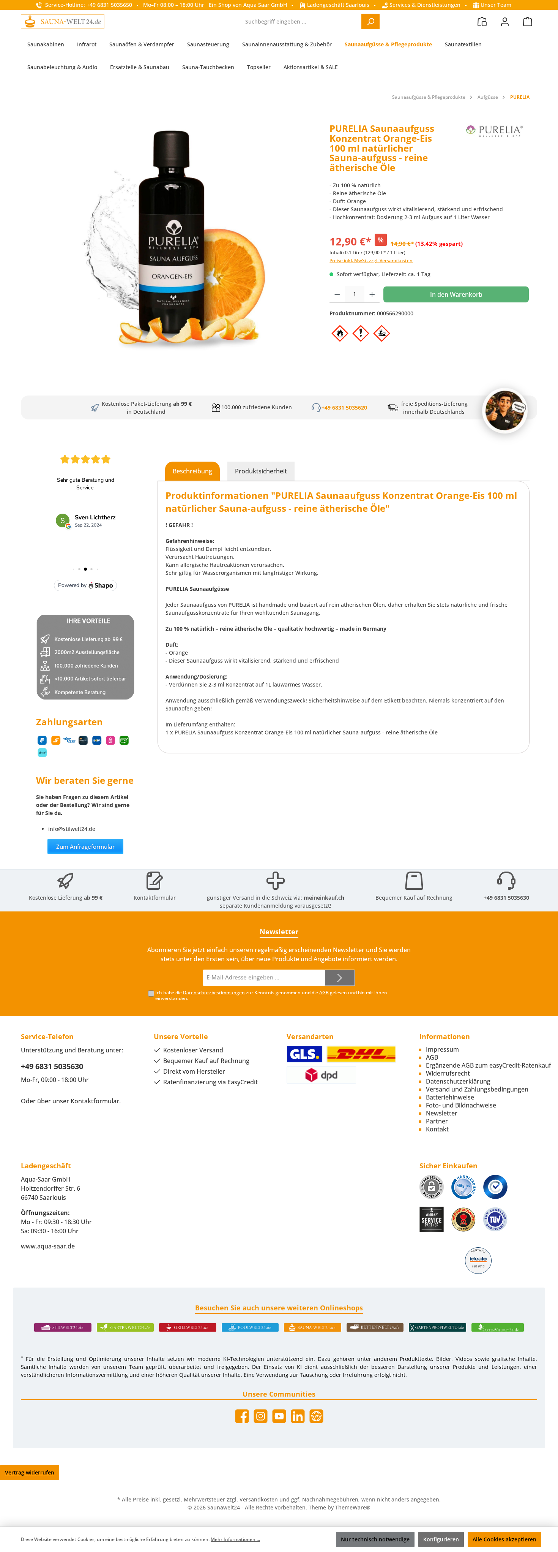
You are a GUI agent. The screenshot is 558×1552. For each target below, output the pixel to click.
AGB (324, 992)
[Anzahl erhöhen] (372, 294)
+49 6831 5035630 (506, 897)
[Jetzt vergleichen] (482, 21)
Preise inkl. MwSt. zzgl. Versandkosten (371, 260)
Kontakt (437, 1129)
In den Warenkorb (456, 294)
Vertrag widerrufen (29, 1472)
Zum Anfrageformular (85, 846)
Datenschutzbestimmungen (214, 992)
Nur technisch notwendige (375, 1539)
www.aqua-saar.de (48, 1246)
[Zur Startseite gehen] (62, 21)
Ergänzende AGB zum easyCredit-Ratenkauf (488, 1065)
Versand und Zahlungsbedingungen (477, 1089)
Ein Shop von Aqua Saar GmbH (248, 4)
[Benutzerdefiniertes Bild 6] (495, 1219)
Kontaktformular (155, 897)
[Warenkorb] (527, 21)
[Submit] (340, 978)
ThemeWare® (352, 1507)
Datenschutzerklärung (458, 1081)
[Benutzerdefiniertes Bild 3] (495, 1187)
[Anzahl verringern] (337, 294)
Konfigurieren (441, 1539)
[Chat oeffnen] (505, 410)
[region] (171, 237)
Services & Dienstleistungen (424, 4)
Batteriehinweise (450, 1097)
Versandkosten (259, 1499)
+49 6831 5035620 (344, 407)
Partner (437, 1121)
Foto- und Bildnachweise (461, 1105)
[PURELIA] (495, 150)
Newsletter (441, 1113)
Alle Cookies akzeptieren (504, 1539)
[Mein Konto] (504, 21)
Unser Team (496, 4)
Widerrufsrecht (448, 1073)
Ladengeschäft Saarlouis (337, 4)
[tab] (192, 471)
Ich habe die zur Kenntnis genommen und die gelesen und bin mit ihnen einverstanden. (271, 995)
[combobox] (276, 21)
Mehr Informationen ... (235, 1539)
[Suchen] (370, 21)
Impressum (442, 1049)
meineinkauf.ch (324, 897)
